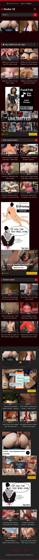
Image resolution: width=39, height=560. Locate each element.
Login (22, 3)
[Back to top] (33, 554)
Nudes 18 (9, 9)
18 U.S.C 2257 (16, 550)
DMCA (26, 550)
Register (28, 3)
